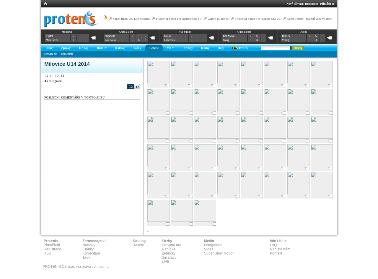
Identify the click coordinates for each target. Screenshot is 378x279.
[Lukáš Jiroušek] (275, 82)
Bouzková (110, 40)
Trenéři (243, 48)
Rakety (138, 245)
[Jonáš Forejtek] (205, 82)
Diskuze (102, 48)
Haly (221, 48)
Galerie (154, 48)
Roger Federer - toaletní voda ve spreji (309, 18)
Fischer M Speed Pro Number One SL (178, 18)
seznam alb (50, 53)
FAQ (273, 245)
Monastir (67, 31)
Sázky (137, 48)
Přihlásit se (327, 3)
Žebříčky (168, 253)
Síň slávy (169, 257)
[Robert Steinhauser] (158, 138)
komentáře (67, 53)
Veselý (286, 40)
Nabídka (168, 249)
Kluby (205, 48)
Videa (209, 249)
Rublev (286, 36)
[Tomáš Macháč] (228, 138)
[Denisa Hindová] (158, 221)
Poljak (167, 36)
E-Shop (84, 48)
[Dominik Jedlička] (205, 165)
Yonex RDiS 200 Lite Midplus (131, 18)
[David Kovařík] (158, 82)
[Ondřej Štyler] (275, 110)
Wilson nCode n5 (218, 18)
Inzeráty (188, 48)
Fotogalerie (213, 245)
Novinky (88, 245)
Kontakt (276, 253)
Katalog (120, 48)
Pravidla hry (171, 245)
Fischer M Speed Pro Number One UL (258, 18)
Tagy (86, 257)
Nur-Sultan (185, 31)
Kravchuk (169, 40)
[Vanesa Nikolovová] (275, 193)
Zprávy (66, 48)
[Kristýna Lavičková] (182, 193)
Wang (226, 40)
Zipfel (49, 36)
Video (170, 48)
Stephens (110, 36)
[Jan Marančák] (182, 165)
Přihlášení (52, 245)
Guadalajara (126, 31)
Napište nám (280, 249)
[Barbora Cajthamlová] (298, 165)
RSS (47, 253)
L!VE (166, 262)
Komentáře (91, 253)
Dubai (303, 31)
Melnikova (52, 40)
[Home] (69, 26)
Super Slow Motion (219, 253)
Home (49, 48)
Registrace (311, 3)
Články (88, 249)
